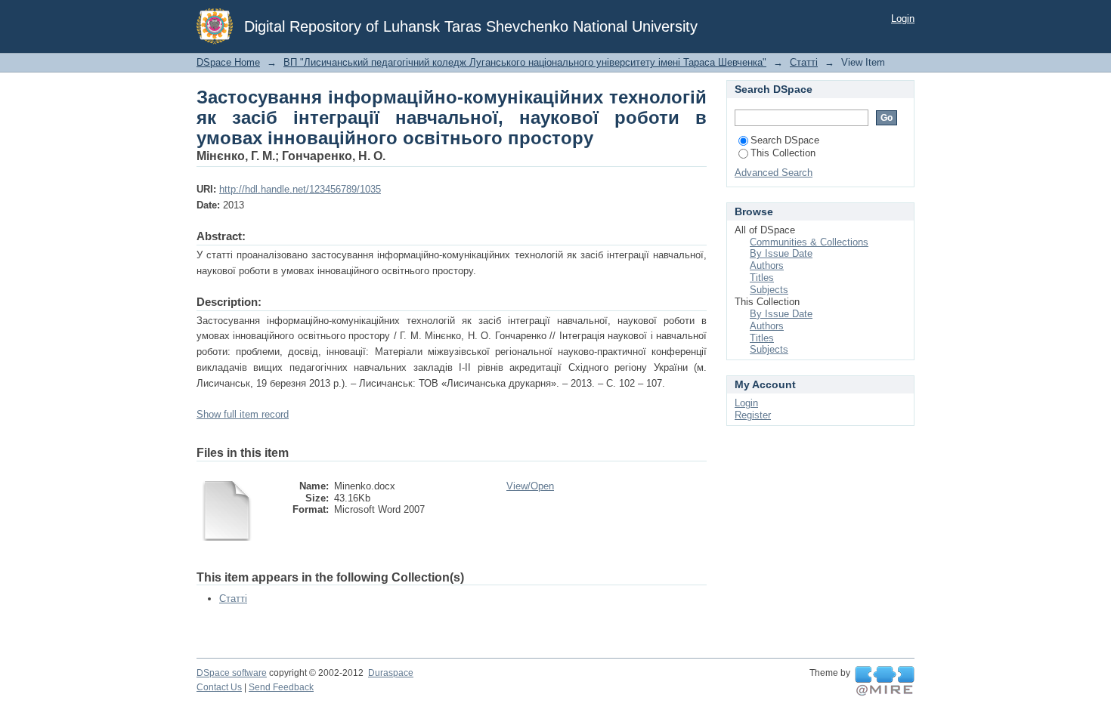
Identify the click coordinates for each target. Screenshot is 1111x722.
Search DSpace (784, 140)
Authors (767, 265)
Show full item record (243, 414)
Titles (762, 277)
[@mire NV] (884, 681)
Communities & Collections (809, 242)
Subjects (769, 289)
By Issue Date (781, 253)
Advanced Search (773, 172)
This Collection (782, 153)
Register (753, 415)
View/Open (530, 486)
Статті (804, 62)
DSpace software (232, 673)
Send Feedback (281, 687)
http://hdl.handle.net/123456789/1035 (300, 189)
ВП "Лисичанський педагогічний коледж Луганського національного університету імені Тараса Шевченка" (524, 62)
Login (902, 18)
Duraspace (390, 673)
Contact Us (219, 687)
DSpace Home (228, 62)
